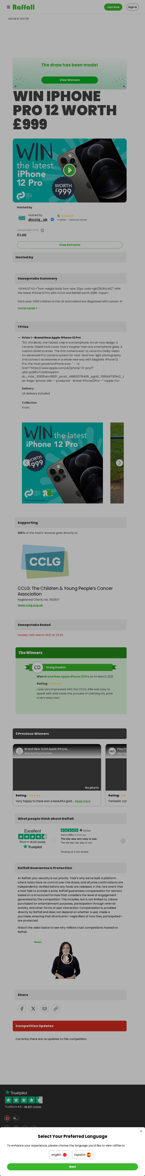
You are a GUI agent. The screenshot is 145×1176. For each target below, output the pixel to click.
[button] (59, 1155)
